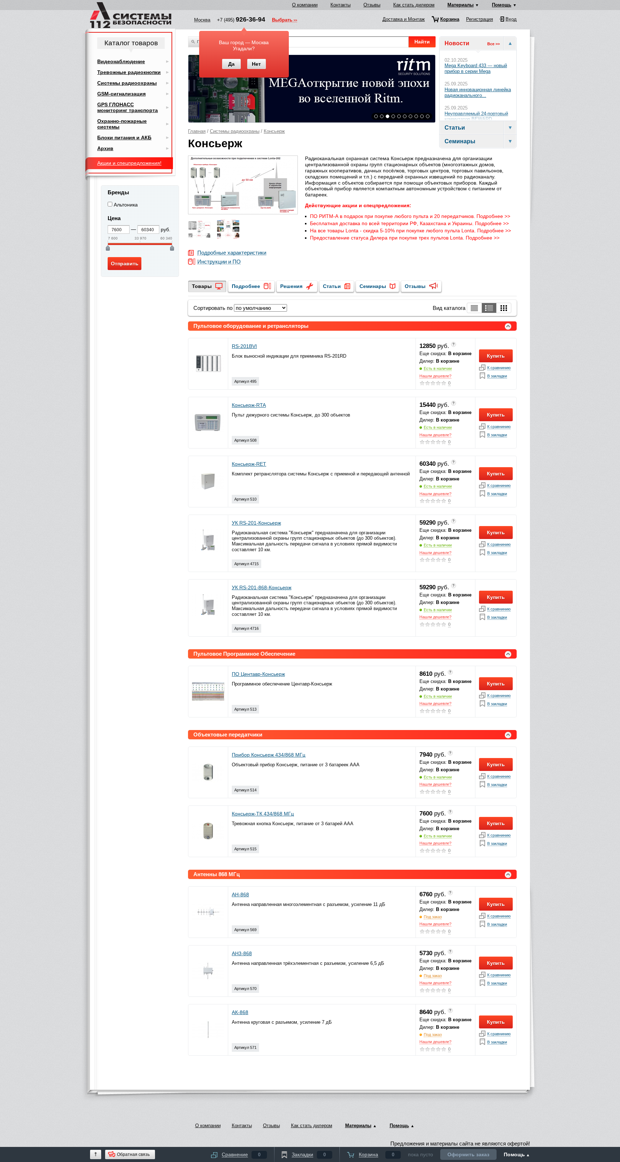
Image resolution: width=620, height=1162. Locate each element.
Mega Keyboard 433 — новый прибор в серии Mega (476, 68)
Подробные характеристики (231, 253)
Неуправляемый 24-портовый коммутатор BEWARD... (476, 116)
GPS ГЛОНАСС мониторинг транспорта (127, 107)
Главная (197, 131)
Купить (496, 356)
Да (231, 64)
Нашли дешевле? (435, 376)
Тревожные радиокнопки (129, 72)
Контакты (340, 5)
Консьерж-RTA (249, 405)
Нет (256, 64)
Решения (291, 286)
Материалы (460, 5)
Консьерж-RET (249, 464)
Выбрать (282, 20)
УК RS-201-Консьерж (256, 523)
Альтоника (126, 205)
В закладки (497, 376)
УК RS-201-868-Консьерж (261, 587)
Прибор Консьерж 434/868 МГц (268, 755)
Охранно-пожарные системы (122, 124)
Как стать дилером (414, 5)
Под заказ (433, 917)
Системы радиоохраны (234, 131)
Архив (105, 148)
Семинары (373, 286)
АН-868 (240, 894)
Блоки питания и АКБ (124, 137)
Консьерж (274, 131)
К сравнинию (499, 368)
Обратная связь (133, 1154)
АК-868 (240, 1012)
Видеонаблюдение (121, 61)
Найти (422, 42)
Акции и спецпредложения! (129, 163)
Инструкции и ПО (219, 262)
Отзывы (371, 5)
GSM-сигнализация (121, 94)
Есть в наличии (438, 368)
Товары (202, 286)
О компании (305, 5)
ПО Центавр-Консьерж (258, 674)
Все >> (493, 44)
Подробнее (246, 286)
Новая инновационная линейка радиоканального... (478, 92)
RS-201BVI (244, 346)
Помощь (501, 5)
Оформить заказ (468, 1154)
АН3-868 (242, 953)
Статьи (332, 286)
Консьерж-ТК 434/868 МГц (263, 814)
